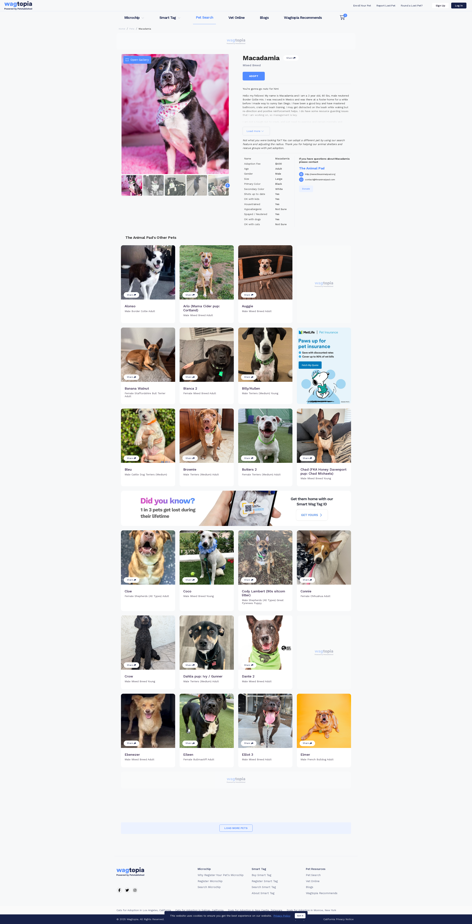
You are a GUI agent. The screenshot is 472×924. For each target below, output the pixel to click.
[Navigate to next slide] (227, 185)
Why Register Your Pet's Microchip (221, 875)
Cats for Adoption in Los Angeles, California (144, 910)
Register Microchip (210, 881)
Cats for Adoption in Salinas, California (199, 910)
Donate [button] (306, 188)
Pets (131, 28)
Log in (459, 5)
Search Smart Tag (264, 887)
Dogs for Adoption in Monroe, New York (311, 910)
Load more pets (236, 828)
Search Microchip (209, 887)
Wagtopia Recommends (303, 18)
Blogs (264, 18)
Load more (254, 131)
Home (122, 28)
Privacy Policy (281, 915)
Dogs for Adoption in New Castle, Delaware (255, 910)
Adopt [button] (253, 76)
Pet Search (204, 17)
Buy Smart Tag (261, 875)
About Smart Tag (263, 893)
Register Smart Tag (265, 881)
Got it (300, 915)
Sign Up (440, 5)
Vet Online (236, 18)
